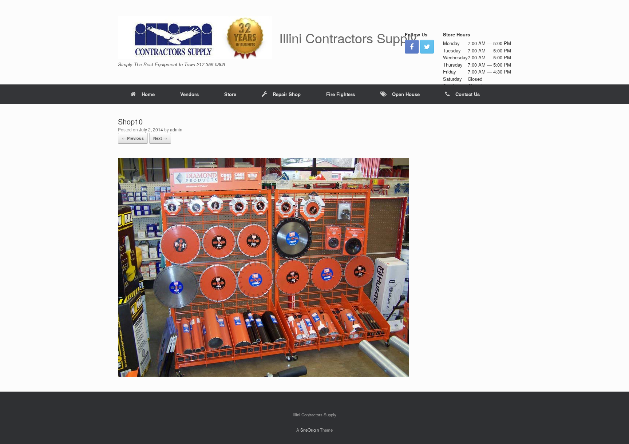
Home (148, 94)
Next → (160, 138)
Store (230, 94)
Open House (406, 94)
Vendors (189, 94)
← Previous (133, 138)
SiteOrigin (309, 430)
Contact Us (467, 94)
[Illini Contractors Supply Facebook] (412, 46)
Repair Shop (287, 94)
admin (176, 129)
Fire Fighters (340, 94)
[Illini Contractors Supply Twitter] (427, 46)
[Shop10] (263, 374)
